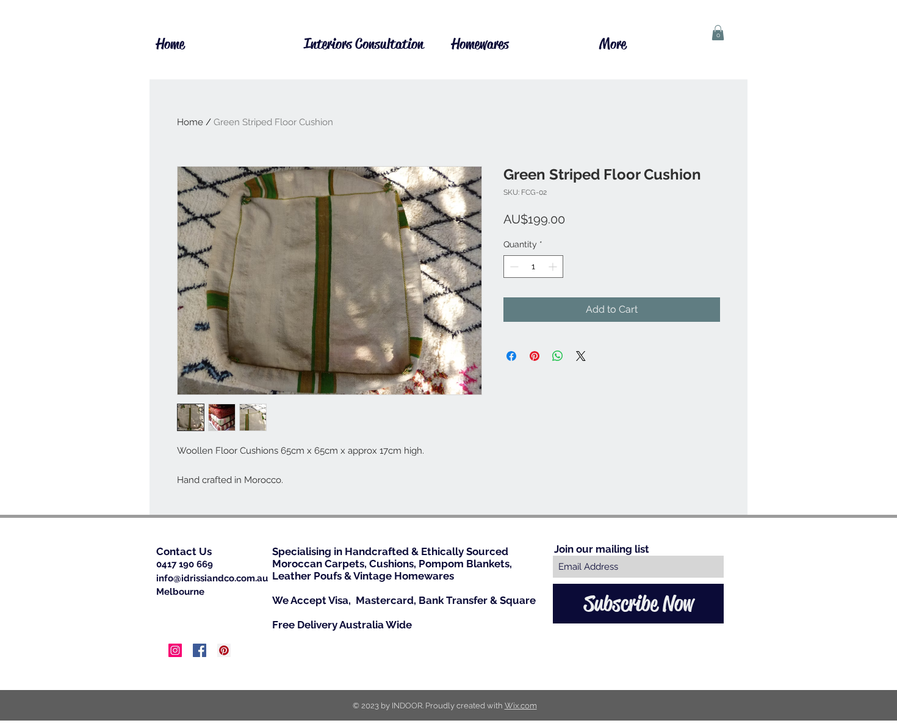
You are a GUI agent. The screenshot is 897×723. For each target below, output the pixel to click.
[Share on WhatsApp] (557, 356)
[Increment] (553, 266)
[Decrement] (513, 266)
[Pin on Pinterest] (534, 356)
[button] (717, 32)
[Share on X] (581, 356)
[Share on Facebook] (511, 356)
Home (190, 122)
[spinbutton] (533, 266)
